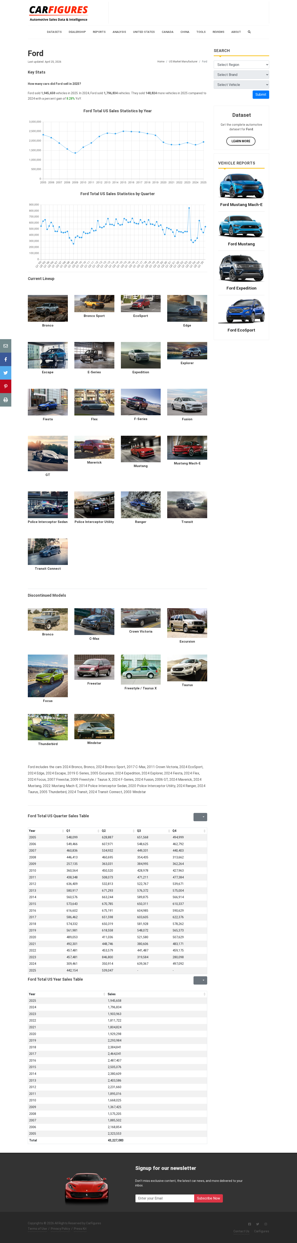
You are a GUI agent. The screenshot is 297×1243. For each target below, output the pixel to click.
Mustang (141, 466)
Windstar (94, 743)
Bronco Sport (94, 316)
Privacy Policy (60, 1228)
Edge (187, 325)
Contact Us (241, 1231)
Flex (94, 419)
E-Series (94, 372)
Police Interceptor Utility (94, 522)
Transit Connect (48, 569)
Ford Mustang (241, 243)
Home (160, 61)
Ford (35, 53)
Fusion (187, 419)
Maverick (94, 462)
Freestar (94, 683)
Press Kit (80, 1228)
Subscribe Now (208, 1198)
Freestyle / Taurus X (141, 688)
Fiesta (48, 419)
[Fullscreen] (196, 817)
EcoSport (140, 316)
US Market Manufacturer (183, 61)
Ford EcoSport (241, 330)
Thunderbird (48, 744)
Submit (260, 94)
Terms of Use (37, 1228)
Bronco (47, 325)
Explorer (187, 363)
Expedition (140, 372)
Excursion (187, 641)
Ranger (140, 522)
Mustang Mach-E (187, 463)
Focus (48, 701)
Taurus (187, 685)
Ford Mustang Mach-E (241, 204)
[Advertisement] (189, 12)
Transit (187, 522)
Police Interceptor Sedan (48, 522)
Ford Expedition (242, 288)
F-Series (140, 419)
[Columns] (203, 817)
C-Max (94, 639)
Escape (47, 372)
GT (47, 475)
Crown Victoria (140, 631)
